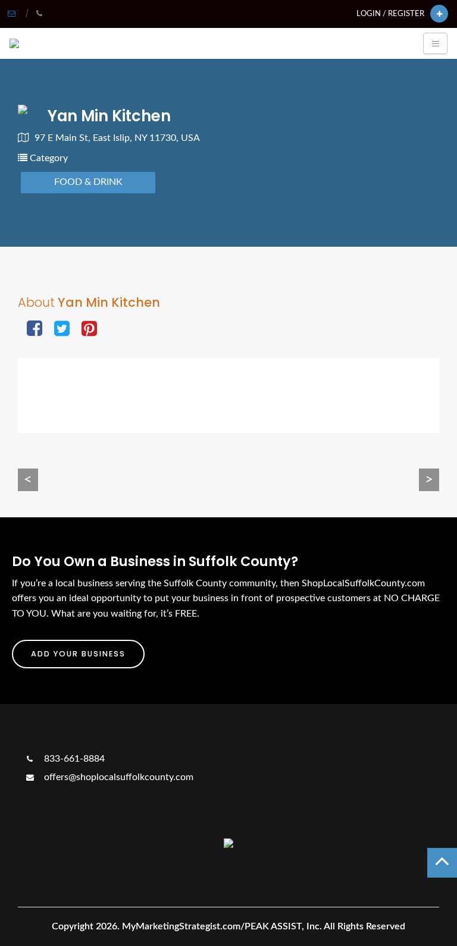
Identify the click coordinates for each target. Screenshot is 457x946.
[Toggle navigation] (435, 43)
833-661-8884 (73, 758)
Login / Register (390, 13)
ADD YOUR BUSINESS (78, 654)
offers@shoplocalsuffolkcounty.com (117, 777)
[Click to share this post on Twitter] (62, 329)
